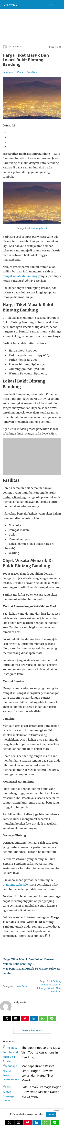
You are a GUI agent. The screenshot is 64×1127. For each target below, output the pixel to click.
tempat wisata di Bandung (20, 276)
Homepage (8, 72)
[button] (7, 1018)
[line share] (52, 1019)
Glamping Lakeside (15, 884)
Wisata (20, 72)
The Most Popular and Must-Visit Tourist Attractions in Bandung (41, 1052)
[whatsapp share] (43, 1019)
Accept (51, 1114)
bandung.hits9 (39, 228)
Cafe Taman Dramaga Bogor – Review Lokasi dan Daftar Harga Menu (41, 1091)
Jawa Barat (32, 72)
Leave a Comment (32, 1030)
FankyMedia (10, 4)
